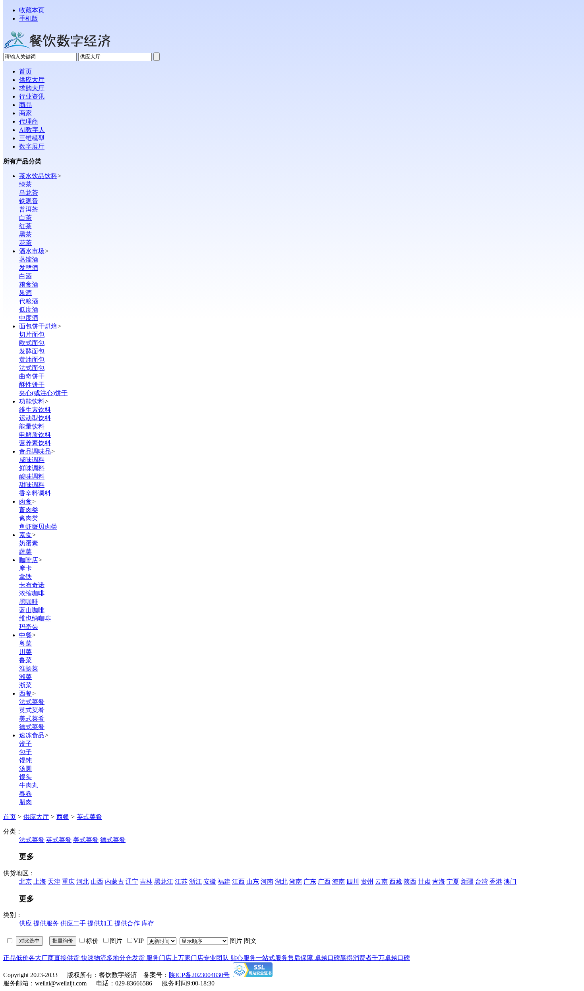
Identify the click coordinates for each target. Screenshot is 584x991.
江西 (238, 881)
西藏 (395, 881)
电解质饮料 (35, 434)
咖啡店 (28, 560)
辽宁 (132, 881)
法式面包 (31, 368)
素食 (25, 534)
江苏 (181, 881)
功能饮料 (31, 401)
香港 (495, 881)
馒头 (25, 777)
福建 (224, 881)
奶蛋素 (28, 543)
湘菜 (25, 676)
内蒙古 (114, 881)
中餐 (25, 635)
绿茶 (25, 184)
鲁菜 (25, 660)
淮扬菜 (28, 668)
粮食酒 (28, 284)
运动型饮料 (35, 418)
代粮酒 (28, 301)
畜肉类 (28, 509)
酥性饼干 (31, 384)
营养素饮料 (35, 443)
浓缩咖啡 (31, 593)
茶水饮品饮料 (38, 176)
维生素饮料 (35, 409)
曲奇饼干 (31, 376)
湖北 (281, 881)
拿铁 (25, 576)
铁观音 (28, 201)
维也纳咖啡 (35, 618)
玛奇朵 (28, 626)
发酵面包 (31, 351)
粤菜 (25, 643)
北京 (25, 881)
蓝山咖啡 (31, 610)
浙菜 (25, 685)
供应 (25, 923)
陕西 (410, 881)
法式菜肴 (31, 701)
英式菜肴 (31, 710)
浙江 (195, 881)
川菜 (25, 651)
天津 (54, 881)
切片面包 (31, 334)
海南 (338, 881)
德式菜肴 (31, 726)
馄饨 (25, 760)
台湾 (481, 881)
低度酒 (28, 309)
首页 (9, 816)
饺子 (25, 743)
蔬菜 (25, 551)
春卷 (25, 793)
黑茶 (25, 234)
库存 (147, 923)
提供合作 (127, 923)
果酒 (25, 292)
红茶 (25, 226)
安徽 (209, 881)
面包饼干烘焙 (38, 326)
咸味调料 (31, 459)
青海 (438, 881)
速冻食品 (31, 735)
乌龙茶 (28, 192)
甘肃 (424, 881)
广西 (324, 881)
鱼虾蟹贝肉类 (38, 526)
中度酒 (28, 317)
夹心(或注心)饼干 (43, 393)
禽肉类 (28, 518)
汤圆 (25, 768)
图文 (250, 940)
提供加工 (100, 923)
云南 (381, 881)
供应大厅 (36, 816)
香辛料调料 (35, 493)
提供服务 (46, 923)
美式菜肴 (31, 718)
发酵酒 (28, 267)
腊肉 (25, 802)
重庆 (68, 881)
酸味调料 (31, 476)
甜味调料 (31, 484)
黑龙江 (163, 881)
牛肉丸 (28, 785)
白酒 (25, 276)
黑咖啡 (28, 601)
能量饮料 (31, 426)
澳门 (510, 881)
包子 (25, 752)
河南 (267, 881)
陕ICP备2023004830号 (199, 975)
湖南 (295, 881)
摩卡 (25, 568)
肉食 (25, 501)
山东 (252, 881)
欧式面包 (31, 342)
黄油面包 (31, 359)
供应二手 (73, 923)
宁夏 (453, 881)
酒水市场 (31, 251)
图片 (236, 940)
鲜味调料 (31, 468)
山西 (97, 881)
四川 (352, 881)
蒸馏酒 (28, 259)
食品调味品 (35, 451)
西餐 (25, 693)
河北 (82, 881)
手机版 (28, 18)
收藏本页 (31, 10)
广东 (310, 881)
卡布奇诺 (31, 585)
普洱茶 (28, 209)
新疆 (467, 881)
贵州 (367, 881)
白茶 (25, 217)
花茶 (25, 242)
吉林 (146, 881)
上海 (39, 881)
